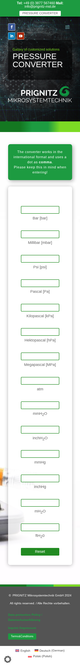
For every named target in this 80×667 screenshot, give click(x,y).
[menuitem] (22, 650)
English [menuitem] (25, 650)
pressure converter (40, 13)
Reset (40, 551)
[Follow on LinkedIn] (11, 36)
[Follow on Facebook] (11, 27)
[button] (7, 659)
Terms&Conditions (22, 636)
